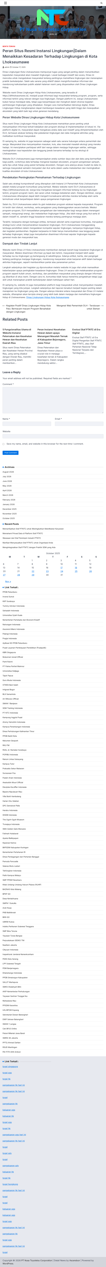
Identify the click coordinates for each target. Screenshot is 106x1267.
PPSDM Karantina (10, 1005)
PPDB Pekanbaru (10, 592)
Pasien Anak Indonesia (12, 778)
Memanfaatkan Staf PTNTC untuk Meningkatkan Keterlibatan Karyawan (33, 529)
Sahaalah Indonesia (11, 610)
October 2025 (9, 518)
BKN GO (6, 917)
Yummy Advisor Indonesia (14, 606)
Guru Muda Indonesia (12, 680)
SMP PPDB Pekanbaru (12, 880)
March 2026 (8, 495)
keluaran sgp (9, 1110)
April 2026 (7, 490)
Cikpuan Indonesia (10, 950)
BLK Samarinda (9, 694)
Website (6, 431)
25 (76, 571)
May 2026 (7, 486)
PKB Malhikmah (9, 912)
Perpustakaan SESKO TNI (13, 940)
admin (7, 67)
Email (58, 419)
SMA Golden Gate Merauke (14, 829)
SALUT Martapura (10, 982)
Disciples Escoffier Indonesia (14, 787)
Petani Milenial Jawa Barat (14, 1033)
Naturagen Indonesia (11, 624)
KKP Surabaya (9, 601)
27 (4, 575)
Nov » (8, 581)
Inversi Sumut (8, 596)
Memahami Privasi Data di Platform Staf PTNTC (23, 533)
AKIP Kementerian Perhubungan (16, 991)
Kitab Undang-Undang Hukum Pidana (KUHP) (22, 885)
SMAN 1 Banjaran (10, 703)
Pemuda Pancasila (10, 861)
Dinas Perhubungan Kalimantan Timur (18, 731)
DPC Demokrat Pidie (11, 806)
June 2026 (7, 481)
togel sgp (7, 1072)
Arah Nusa (7, 908)
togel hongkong (10, 1184)
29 (33, 575)
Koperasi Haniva (9, 843)
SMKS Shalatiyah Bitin (12, 987)
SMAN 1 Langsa (9, 1024)
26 (90, 571)
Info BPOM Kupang (11, 1010)
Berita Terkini (9, 46)
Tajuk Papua (8, 675)
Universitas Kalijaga (11, 671)
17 (61, 567)
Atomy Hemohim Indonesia (14, 722)
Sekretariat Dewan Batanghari (15, 1015)
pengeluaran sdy (11, 1165)
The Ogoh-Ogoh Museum (13, 819)
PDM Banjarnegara (10, 968)
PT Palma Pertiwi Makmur (13, 666)
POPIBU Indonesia (10, 754)
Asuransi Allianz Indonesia (14, 629)
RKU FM (6, 745)
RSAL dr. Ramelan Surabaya (14, 750)
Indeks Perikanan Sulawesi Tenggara (18, 926)
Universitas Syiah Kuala (12, 615)
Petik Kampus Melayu (12, 875)
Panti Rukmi (8, 662)
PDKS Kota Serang (10, 959)
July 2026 (7, 476)
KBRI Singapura (9, 652)
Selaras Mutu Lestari (11, 866)
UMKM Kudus (8, 922)
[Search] (101, 3)
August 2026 (8, 472)
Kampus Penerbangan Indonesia (16, 727)
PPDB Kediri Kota (10, 736)
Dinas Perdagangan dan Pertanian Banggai (21, 857)
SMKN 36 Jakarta (10, 1038)
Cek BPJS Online (10, 1029)
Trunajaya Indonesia (11, 824)
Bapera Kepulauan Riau (12, 792)
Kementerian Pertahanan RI (14, 852)
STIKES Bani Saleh (10, 685)
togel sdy (7, 1153)
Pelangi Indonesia (10, 634)
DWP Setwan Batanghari (13, 1019)
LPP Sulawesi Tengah (12, 963)
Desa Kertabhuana (10, 898)
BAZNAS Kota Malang (12, 889)
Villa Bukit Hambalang (12, 796)
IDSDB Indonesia (10, 815)
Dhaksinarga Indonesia (12, 973)
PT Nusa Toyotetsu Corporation (53, 29)
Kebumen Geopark (10, 741)
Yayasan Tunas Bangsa (12, 936)
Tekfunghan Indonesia (12, 871)
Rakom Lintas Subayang (13, 759)
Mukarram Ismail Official (13, 657)
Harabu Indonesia (10, 810)
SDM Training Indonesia (13, 708)
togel (5, 1097)
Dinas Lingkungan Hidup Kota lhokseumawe (47, 297)
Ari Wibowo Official (11, 699)
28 (18, 575)
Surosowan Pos (9, 773)
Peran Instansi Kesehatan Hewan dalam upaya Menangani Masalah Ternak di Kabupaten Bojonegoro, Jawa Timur (52, 336)
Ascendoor (74, 1260)
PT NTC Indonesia (10, 713)
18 (76, 567)
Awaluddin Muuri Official (13, 782)
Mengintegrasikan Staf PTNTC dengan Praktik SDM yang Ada (29, 547)
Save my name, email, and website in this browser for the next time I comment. (45, 443)
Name (6, 419)
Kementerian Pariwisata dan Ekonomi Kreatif (21, 620)
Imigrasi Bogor (9, 689)
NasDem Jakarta (10, 945)
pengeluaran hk (10, 1103)
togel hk (6, 1128)
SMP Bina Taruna (10, 931)
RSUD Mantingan (10, 1047)
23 (47, 571)
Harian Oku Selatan (11, 801)
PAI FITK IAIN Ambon (12, 1052)
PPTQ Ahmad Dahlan (11, 1042)
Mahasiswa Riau (9, 1001)
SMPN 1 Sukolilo (9, 903)
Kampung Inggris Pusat (12, 717)
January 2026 (9, 504)
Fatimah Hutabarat (10, 833)
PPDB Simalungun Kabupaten (15, 977)
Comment (8, 384)
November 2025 (10, 514)
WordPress (8, 1263)
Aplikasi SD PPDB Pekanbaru (15, 643)
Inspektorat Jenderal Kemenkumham (18, 954)
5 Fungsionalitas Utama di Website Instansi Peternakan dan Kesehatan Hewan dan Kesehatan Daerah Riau (17, 336)
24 (61, 571)
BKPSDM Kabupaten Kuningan (15, 847)
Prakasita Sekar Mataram (13, 768)
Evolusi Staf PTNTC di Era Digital (86, 331)
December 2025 (9, 509)
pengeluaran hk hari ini (14, 1091)
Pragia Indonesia (10, 638)
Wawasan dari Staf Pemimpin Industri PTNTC (22, 538)
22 (33, 571)
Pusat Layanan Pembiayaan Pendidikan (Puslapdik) (24, 648)
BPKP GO (6, 894)
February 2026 (9, 500)
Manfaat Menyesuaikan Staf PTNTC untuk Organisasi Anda (28, 543)
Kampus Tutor (8, 764)
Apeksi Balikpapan (10, 838)
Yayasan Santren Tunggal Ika (15, 996)
